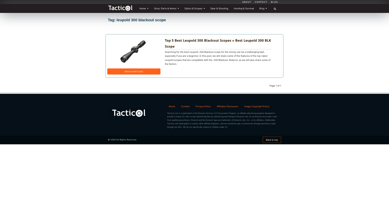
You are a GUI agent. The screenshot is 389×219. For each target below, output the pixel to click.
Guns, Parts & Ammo (165, 8)
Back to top (272, 139)
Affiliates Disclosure (227, 106)
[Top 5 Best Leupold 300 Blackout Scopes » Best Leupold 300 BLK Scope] (131, 51)
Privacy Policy (203, 106)
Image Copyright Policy (256, 106)
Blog (274, 2)
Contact (261, 2)
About (246, 2)
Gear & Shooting (219, 8)
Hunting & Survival (244, 8)
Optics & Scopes (193, 8)
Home (142, 8)
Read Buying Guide (134, 71)
